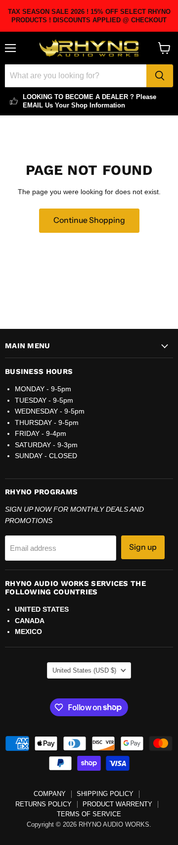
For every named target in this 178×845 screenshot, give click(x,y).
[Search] (159, 75)
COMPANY (50, 793)
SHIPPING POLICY (105, 793)
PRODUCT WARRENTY (117, 804)
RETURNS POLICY (43, 804)
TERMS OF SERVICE (89, 814)
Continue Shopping (89, 220)
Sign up (143, 547)
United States (84, 670)
